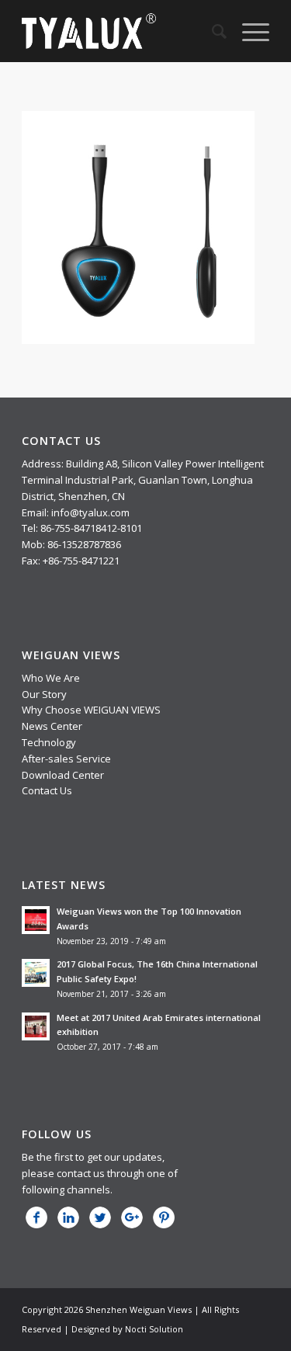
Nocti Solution (154, 1329)
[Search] (211, 31)
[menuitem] (211, 31)
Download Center (63, 775)
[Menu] (248, 31)
